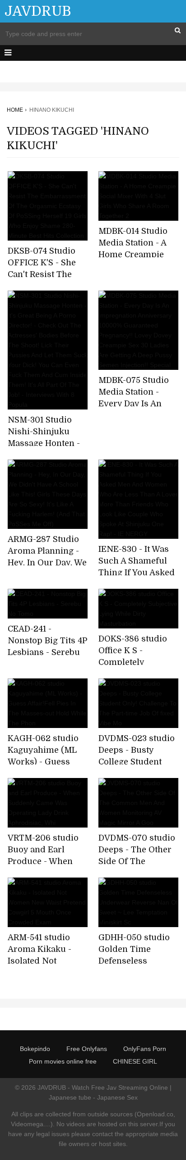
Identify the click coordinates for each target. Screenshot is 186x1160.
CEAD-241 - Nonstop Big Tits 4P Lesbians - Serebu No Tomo (47, 646)
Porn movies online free (63, 1061)
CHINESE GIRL (135, 1061)
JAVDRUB (38, 11)
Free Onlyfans (86, 1048)
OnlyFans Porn (144, 1048)
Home (15, 110)
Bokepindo (35, 1048)
